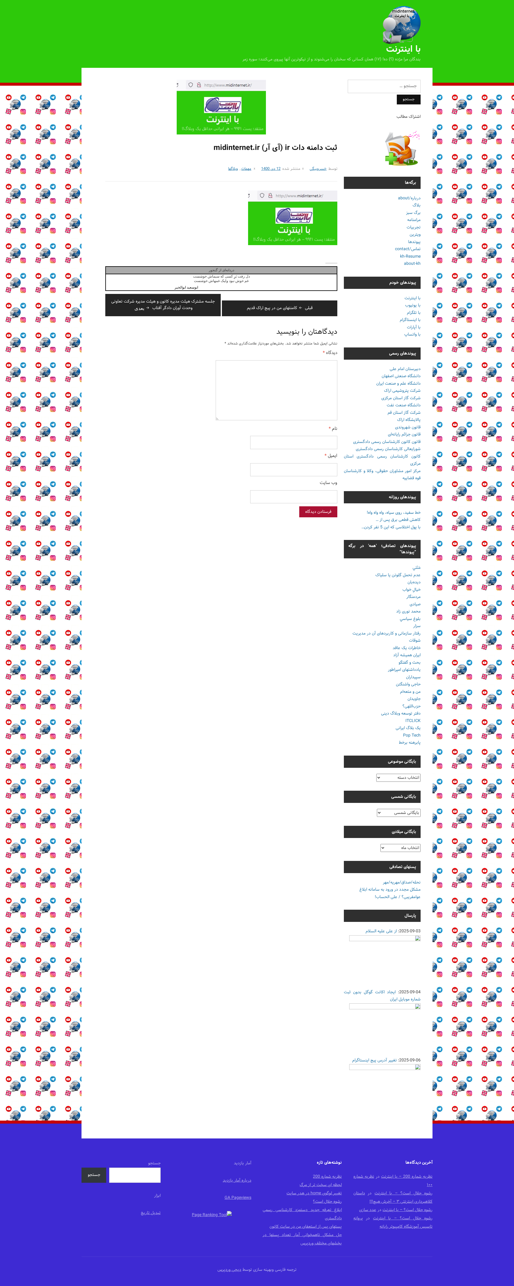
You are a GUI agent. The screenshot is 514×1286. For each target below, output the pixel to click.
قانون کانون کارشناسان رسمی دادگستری (387, 441)
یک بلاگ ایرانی (408, 728)
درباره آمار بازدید (237, 1180)
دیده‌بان (414, 582)
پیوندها (414, 242)
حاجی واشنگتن (408, 684)
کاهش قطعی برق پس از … (398, 519)
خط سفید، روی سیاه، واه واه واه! (394, 512)
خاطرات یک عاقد (407, 648)
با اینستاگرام (410, 320)
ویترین (415, 234)
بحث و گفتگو (410, 662)
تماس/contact (408, 249)
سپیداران (413, 677)
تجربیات (414, 227)
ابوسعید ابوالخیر (186, 287)
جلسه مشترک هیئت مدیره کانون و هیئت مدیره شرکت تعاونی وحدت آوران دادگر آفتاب (163, 304)
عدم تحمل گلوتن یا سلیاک (398, 575)
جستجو (154, 1163)
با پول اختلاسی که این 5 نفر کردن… (391, 527)
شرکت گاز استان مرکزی (401, 398)
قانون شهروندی (408, 427)
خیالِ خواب (411, 589)
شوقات (415, 640)
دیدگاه (330, 353)
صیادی (415, 604)
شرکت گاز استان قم (404, 412)
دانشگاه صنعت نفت (404, 405)
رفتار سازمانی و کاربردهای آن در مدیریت (386, 633)
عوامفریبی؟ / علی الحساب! (398, 897)
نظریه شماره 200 (327, 1176)
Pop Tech (412, 735)
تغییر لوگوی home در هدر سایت (314, 1193)
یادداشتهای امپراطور (404, 669)
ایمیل (331, 456)
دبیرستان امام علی (405, 369)
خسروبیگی (318, 169)
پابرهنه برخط (410, 742)
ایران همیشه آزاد (407, 655)
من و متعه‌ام (410, 691)
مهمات (246, 169)
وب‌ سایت (328, 483)
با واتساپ (412, 334)
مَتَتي (417, 567)
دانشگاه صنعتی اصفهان (401, 376)
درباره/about (409, 198)
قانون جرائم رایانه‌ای (404, 434)
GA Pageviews (238, 1197)
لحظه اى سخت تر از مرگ (321, 1185)
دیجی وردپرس (229, 1269)
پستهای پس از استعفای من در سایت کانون (305, 1226)
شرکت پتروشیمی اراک (402, 390)
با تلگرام (414, 312)
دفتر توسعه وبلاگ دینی (401, 713)
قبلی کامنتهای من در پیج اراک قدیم (280, 308)
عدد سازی (367, 1210)
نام (333, 429)
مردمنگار (413, 596)
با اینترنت (403, 49)
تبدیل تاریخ (151, 1213)
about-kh (412, 263)
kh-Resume (410, 256)
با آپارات (414, 327)
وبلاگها (233, 169)
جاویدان (414, 699)
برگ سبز (413, 212)
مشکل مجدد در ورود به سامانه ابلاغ (390, 889)
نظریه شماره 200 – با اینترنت (406, 1176)
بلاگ (417, 205)
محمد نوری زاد (408, 611)
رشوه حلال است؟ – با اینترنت (403, 1193)
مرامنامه (414, 220)
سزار (417, 626)
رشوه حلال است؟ (327, 1201)
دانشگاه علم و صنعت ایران (398, 383)
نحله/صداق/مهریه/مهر (402, 882)
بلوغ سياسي (410, 618)
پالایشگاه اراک (409, 419)
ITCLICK (413, 721)
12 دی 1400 (270, 169)
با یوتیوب (413, 305)
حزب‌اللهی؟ (411, 706)
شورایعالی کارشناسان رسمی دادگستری (388, 449)
